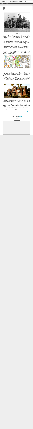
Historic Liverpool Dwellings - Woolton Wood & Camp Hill (17, 8)
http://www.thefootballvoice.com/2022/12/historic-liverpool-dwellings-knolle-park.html (16, 111)
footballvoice (20, 116)
